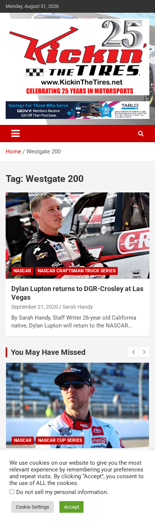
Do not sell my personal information (61, 492)
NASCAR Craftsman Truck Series (76, 270)
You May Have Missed (48, 352)
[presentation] (133, 352)
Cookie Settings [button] (32, 507)
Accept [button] (71, 507)
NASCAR (22, 270)
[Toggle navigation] (15, 133)
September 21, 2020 (34, 307)
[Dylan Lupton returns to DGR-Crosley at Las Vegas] (77, 235)
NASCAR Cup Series (60, 440)
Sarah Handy (77, 307)
